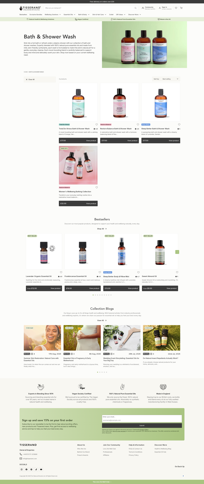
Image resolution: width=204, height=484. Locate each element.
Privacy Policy (144, 429)
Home (26, 72)
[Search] (135, 8)
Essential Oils (68, 14)
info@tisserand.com (30, 458)
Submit (142, 425)
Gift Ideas (119, 14)
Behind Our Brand (83, 452)
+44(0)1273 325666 (30, 454)
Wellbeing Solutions (51, 14)
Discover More (133, 14)
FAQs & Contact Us (135, 449)
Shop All (100, 229)
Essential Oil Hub (160, 452)
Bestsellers (23, 14)
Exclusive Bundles (36, 14)
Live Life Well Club (109, 449)
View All (100, 320)
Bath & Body (82, 14)
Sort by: (156, 79)
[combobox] (91, 8)
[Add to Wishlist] (97, 124)
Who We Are (81, 449)
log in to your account (119, 431)
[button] (102, 482)
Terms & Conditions (135, 452)
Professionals (107, 452)
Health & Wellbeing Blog (163, 449)
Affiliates (106, 455)
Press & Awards (82, 455)
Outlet (111, 14)
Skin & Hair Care (98, 14)
